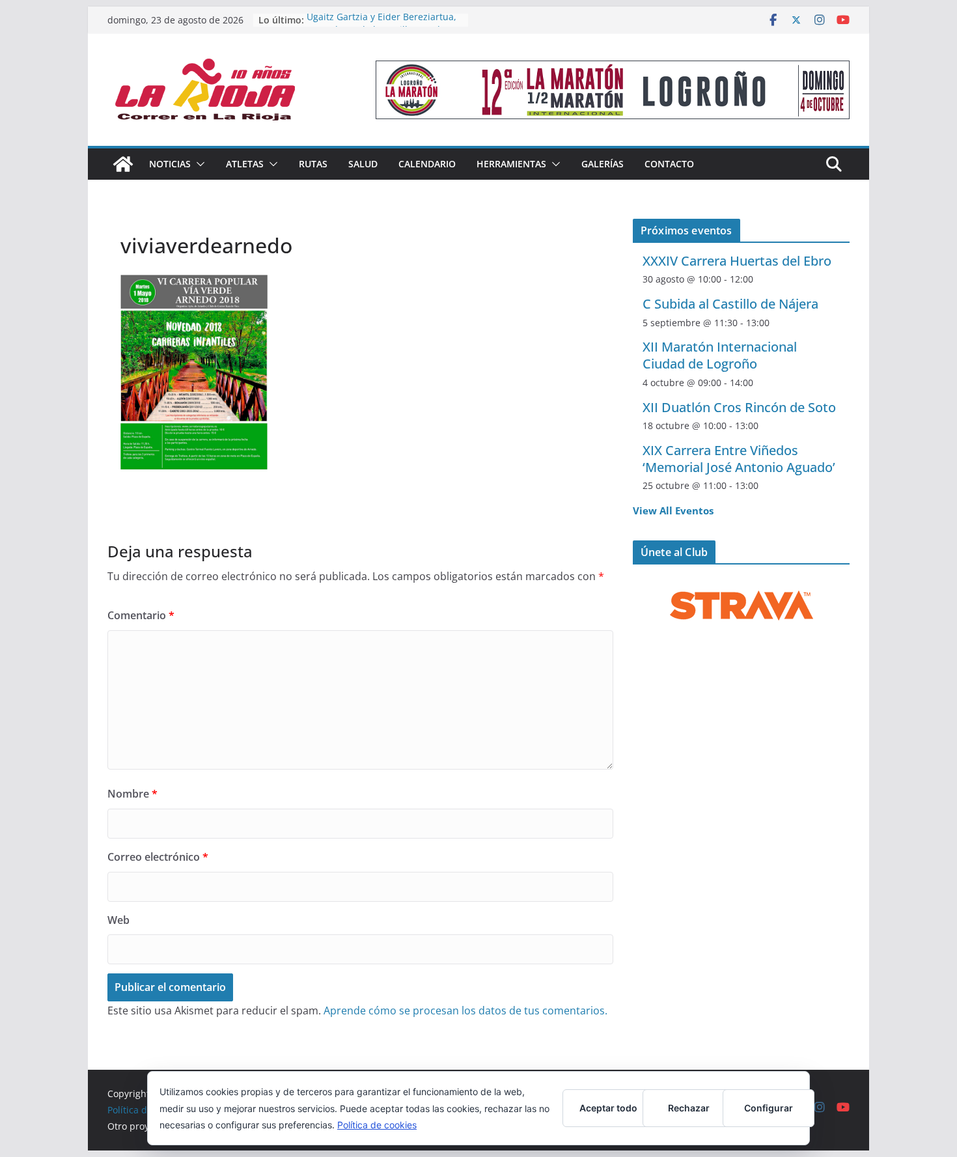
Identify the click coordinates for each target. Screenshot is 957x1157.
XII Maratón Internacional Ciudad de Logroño (720, 355)
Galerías (602, 164)
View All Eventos (673, 510)
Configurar (768, 1107)
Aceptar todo (608, 1107)
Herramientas (511, 164)
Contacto (669, 164)
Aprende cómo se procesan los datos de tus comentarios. (465, 1010)
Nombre (132, 794)
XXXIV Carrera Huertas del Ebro (737, 261)
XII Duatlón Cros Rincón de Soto (739, 407)
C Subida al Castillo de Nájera (730, 304)
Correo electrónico (157, 857)
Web (118, 920)
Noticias (170, 164)
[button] (198, 164)
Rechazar (689, 1107)
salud (363, 164)
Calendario (427, 164)
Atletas (245, 164)
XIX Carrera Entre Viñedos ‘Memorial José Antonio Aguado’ (739, 458)
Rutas (313, 164)
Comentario (140, 615)
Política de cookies (377, 1124)
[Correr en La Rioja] (123, 164)
